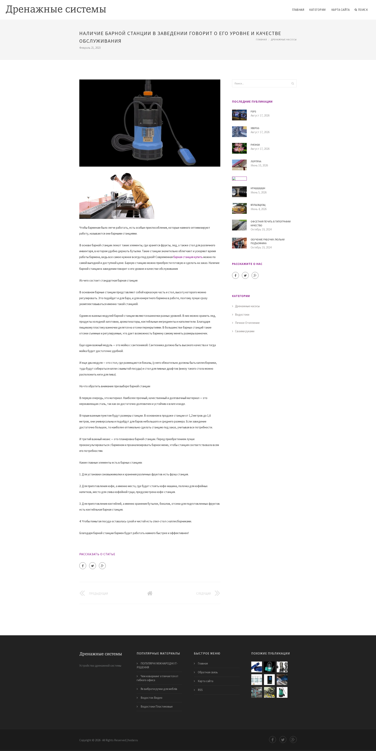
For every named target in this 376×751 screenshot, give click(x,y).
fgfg (253, 111)
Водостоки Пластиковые (157, 706)
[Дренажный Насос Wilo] (282, 692)
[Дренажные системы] (56, 7)
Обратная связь (208, 672)
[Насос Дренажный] (282, 667)
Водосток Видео (151, 698)
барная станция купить (188, 257)
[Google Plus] (102, 565)
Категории (317, 10)
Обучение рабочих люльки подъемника (268, 241)
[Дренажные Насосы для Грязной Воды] (269, 679)
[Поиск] (292, 83)
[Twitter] (92, 565)
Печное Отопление (247, 323)
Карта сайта (340, 10)
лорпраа (256, 161)
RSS (200, 690)
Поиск (363, 10)
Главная (298, 10)
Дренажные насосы (284, 39)
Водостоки (242, 314)
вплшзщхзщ (258, 205)
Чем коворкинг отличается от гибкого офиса (157, 678)
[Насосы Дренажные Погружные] (269, 692)
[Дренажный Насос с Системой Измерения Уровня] (256, 679)
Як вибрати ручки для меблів (159, 689)
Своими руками (244, 331)
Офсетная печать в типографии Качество (271, 223)
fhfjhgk (255, 144)
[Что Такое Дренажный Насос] (256, 692)
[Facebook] (82, 565)
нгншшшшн (258, 188)
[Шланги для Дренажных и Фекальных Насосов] (256, 667)
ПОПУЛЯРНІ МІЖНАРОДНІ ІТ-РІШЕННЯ (157, 665)
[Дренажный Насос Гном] (282, 679)
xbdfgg (255, 128)
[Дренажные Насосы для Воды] (269, 667)
